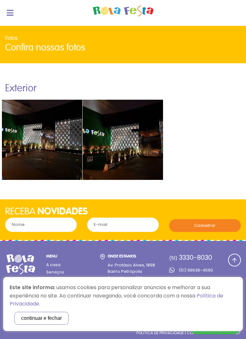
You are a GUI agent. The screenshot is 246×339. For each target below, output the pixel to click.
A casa (53, 265)
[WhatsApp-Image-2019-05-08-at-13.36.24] (123, 140)
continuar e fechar (41, 318)
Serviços (55, 272)
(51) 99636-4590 (196, 270)
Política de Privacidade (160, 332)
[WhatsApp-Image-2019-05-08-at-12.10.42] (42, 140)
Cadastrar (205, 225)
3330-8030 (190, 257)
